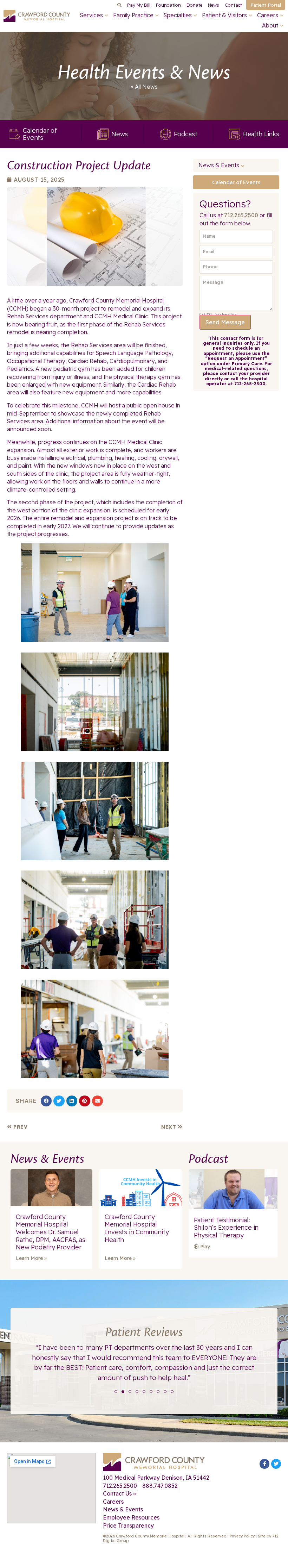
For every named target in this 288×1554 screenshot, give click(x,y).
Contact (233, 5)
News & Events (218, 165)
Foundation (168, 5)
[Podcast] (165, 134)
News (213, 5)
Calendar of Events (40, 134)
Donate (194, 5)
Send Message (225, 322)
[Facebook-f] (264, 1464)
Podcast (185, 134)
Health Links (261, 134)
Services (91, 15)
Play (204, 1246)
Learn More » (31, 1258)
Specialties (178, 15)
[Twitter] (276, 1464)
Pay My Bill (138, 5)
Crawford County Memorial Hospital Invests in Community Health (137, 1228)
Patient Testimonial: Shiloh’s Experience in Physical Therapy (226, 1227)
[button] (119, 5)
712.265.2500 (241, 215)
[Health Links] (234, 134)
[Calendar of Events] (14, 134)
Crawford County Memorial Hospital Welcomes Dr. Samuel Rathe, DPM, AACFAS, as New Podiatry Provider (50, 1232)
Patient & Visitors (224, 15)
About (270, 25)
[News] (103, 134)
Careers (267, 15)
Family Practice (133, 15)
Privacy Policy (242, 1536)
